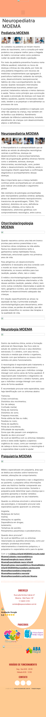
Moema (4, 695)
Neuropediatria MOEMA (20, 133)
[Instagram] (23, 682)
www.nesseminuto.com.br (22, 688)
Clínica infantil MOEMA (21, 554)
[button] (23, 12)
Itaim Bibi (5, 714)
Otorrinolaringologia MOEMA (17, 225)
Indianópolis (6, 709)
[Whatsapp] (28, 682)
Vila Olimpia (6, 700)
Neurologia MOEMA (16, 329)
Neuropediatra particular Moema (22, 576)
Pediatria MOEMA (15, 33)
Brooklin (5, 705)
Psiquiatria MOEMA (16, 456)
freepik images (36, 688)
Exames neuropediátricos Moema (23, 565)
